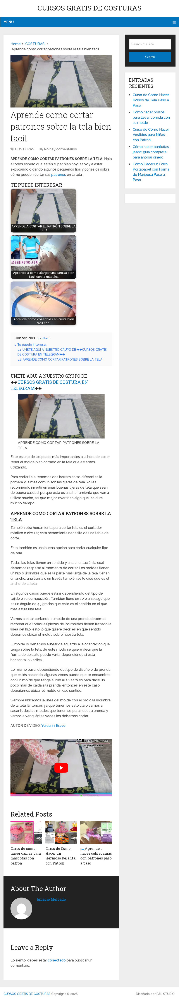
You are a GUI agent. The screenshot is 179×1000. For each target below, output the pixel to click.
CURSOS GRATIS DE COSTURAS (89, 7)
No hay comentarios (60, 149)
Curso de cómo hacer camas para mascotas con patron (25, 855)
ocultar (43, 338)
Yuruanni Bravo (53, 726)
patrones (58, 175)
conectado (57, 960)
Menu (8, 22)
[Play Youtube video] (61, 767)
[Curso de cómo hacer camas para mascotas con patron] (26, 832)
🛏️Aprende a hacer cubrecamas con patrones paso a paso (96, 855)
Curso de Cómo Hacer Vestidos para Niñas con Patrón (151, 134)
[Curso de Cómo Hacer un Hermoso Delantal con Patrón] (61, 832)
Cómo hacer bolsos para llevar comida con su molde (151, 117)
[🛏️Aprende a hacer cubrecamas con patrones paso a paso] (96, 832)
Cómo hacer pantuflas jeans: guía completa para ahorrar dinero (151, 152)
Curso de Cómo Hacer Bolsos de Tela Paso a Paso (151, 100)
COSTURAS (24, 149)
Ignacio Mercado (51, 899)
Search (150, 57)
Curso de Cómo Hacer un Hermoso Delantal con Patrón (61, 855)
